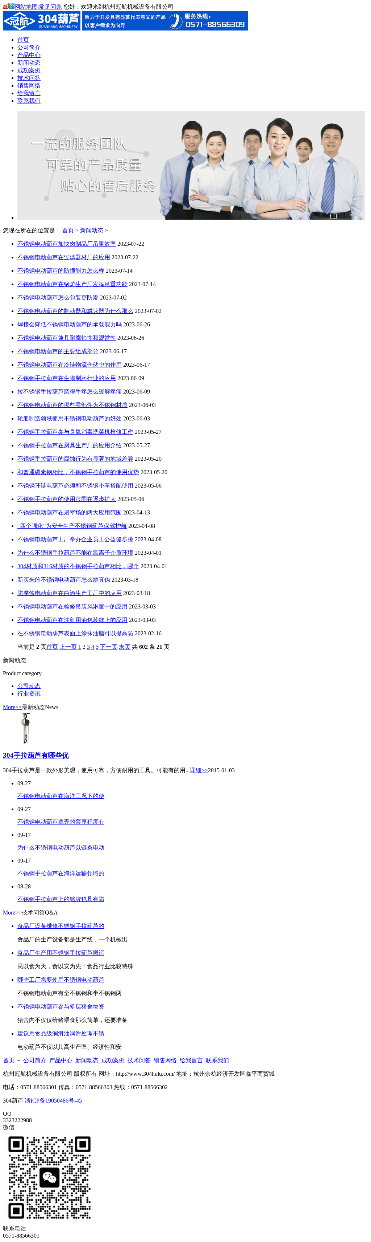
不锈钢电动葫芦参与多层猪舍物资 (60, 1006)
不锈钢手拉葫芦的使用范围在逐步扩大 (66, 499)
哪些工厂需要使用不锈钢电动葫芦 (60, 980)
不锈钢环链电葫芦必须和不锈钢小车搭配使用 (75, 485)
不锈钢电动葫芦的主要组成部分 (58, 351)
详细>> (199, 770)
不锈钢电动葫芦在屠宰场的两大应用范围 (69, 512)
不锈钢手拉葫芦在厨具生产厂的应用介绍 (69, 445)
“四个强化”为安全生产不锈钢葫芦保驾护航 (72, 526)
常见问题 (50, 7)
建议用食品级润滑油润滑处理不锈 (60, 1033)
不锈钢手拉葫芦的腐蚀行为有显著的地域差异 (75, 459)
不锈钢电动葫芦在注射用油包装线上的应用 (72, 620)
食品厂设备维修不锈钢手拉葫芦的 (60, 926)
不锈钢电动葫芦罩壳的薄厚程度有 (60, 822)
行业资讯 (29, 694)
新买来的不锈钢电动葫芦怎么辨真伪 (63, 580)
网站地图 (26, 7)
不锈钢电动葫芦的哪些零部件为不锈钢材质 (72, 405)
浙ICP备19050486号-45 (53, 1101)
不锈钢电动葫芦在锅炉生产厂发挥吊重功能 (72, 284)
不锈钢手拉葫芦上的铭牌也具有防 (60, 899)
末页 (124, 647)
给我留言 (191, 1060)
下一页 (108, 647)
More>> (12, 707)
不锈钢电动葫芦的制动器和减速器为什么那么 (75, 311)
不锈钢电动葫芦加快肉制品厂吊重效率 (66, 244)
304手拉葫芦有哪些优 (36, 755)
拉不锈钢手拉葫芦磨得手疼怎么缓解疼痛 (69, 391)
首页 (68, 230)
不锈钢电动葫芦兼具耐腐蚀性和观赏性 (66, 338)
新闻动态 (91, 230)
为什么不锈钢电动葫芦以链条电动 (60, 847)
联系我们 (217, 1060)
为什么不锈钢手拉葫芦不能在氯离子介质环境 (75, 553)
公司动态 (29, 686)
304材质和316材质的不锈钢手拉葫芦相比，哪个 (78, 566)
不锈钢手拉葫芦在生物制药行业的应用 (66, 378)
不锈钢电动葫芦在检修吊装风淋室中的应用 (72, 606)
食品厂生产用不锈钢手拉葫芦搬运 (60, 953)
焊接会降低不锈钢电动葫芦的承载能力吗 (69, 324)
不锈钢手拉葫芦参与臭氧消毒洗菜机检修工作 (75, 432)
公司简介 (34, 1060)
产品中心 (60, 1060)
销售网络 (165, 1060)
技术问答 (139, 1060)
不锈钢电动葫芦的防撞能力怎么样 (60, 271)
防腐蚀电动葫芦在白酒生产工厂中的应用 (69, 593)
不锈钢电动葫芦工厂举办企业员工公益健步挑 (75, 539)
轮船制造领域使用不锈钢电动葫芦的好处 (69, 418)
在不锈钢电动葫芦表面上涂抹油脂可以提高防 (75, 633)
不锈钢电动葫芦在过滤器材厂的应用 (63, 257)
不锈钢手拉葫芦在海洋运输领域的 (60, 873)
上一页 (68, 647)
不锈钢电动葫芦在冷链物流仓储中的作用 (69, 365)
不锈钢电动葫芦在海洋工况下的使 (60, 796)
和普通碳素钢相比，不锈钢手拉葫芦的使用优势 (78, 472)
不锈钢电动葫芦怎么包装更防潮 (58, 297)
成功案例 (113, 1060)
